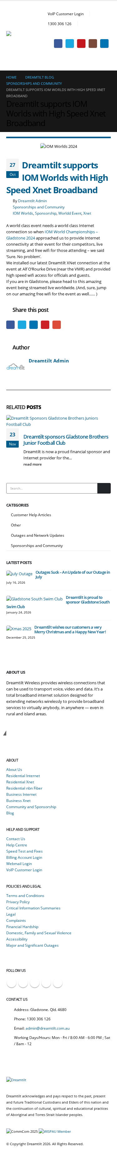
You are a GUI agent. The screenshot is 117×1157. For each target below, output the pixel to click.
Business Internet (21, 794)
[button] (106, 34)
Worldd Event (69, 213)
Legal (11, 914)
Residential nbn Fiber (24, 788)
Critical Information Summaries (33, 907)
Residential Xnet (20, 781)
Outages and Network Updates (37, 535)
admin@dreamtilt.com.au (48, 1028)
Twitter (22, 325)
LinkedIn (33, 325)
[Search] (104, 488)
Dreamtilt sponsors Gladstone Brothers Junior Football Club (65, 439)
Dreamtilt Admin (32, 200)
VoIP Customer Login (66, 13)
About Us (14, 769)
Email (56, 325)
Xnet (87, 213)
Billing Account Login (24, 857)
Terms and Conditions (25, 895)
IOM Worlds (23, 213)
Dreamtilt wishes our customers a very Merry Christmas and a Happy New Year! (70, 629)
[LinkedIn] (104, 43)
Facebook (10, 325)
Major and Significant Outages (32, 945)
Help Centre (16, 844)
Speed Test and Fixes (24, 851)
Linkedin (57, 982)
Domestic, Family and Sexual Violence (38, 932)
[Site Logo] (23, 36)
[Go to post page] (19, 573)
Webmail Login (19, 863)
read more (33, 464)
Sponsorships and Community (39, 206)
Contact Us (15, 838)
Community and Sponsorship (31, 806)
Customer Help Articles (31, 514)
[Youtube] (81, 43)
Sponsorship (45, 213)
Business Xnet (18, 800)
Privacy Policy (18, 901)
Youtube (34, 982)
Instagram (46, 982)
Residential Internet (23, 775)
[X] (70, 43)
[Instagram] (93, 43)
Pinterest (45, 325)
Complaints (16, 920)
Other (16, 525)
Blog (10, 812)
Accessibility (16, 938)
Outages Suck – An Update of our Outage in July (73, 574)
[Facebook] (58, 43)
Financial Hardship (22, 926)
